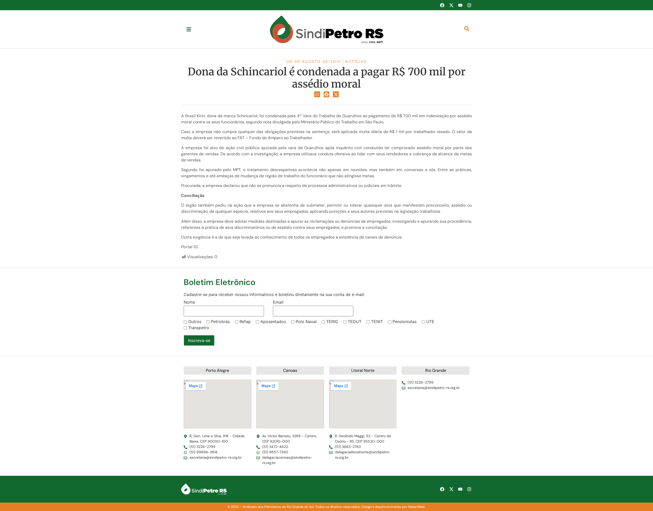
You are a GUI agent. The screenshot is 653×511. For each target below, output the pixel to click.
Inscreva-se (199, 340)
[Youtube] (460, 5)
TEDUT (354, 321)
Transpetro (198, 328)
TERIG (332, 321)
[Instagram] (469, 5)
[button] (317, 94)
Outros (194, 321)
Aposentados (273, 321)
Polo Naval (306, 321)
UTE (430, 321)
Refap (245, 321)
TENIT (377, 321)
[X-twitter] (451, 5)
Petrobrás (220, 321)
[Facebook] (442, 5)
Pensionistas (405, 321)
